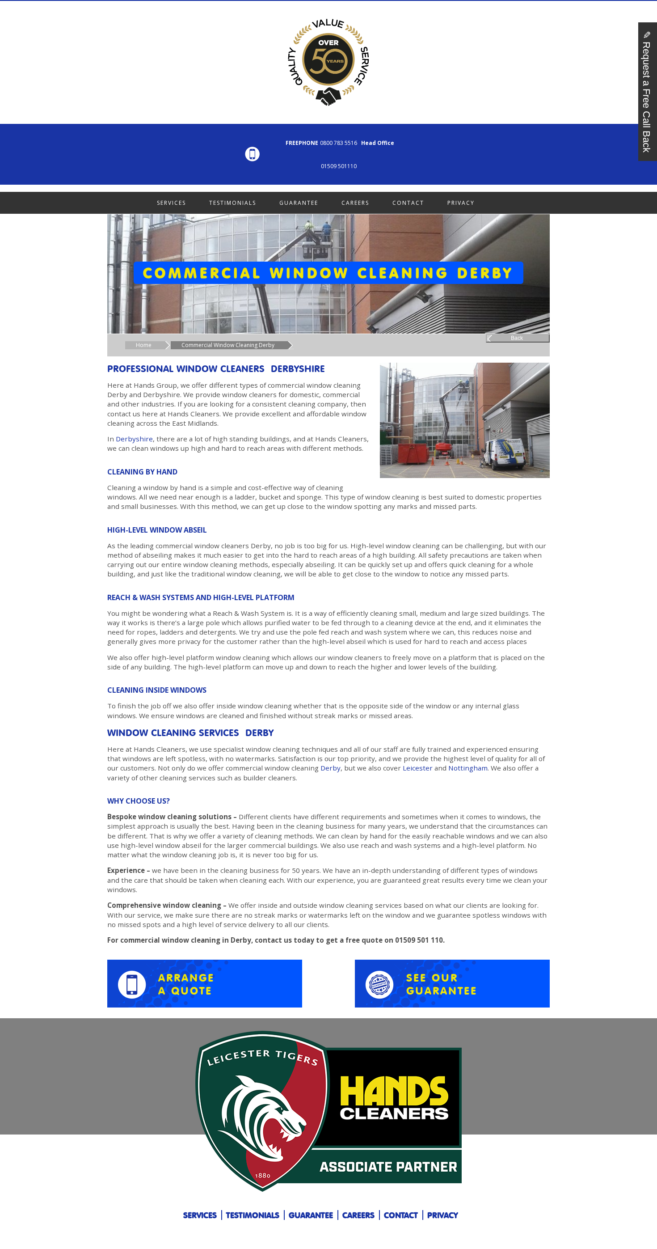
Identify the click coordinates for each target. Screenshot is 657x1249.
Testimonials (232, 203)
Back (517, 338)
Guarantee (298, 203)
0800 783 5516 (338, 143)
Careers (355, 203)
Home (144, 345)
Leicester (418, 767)
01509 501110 (339, 166)
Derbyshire (134, 438)
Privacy (461, 203)
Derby (330, 767)
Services (171, 203)
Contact (408, 203)
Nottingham (468, 767)
